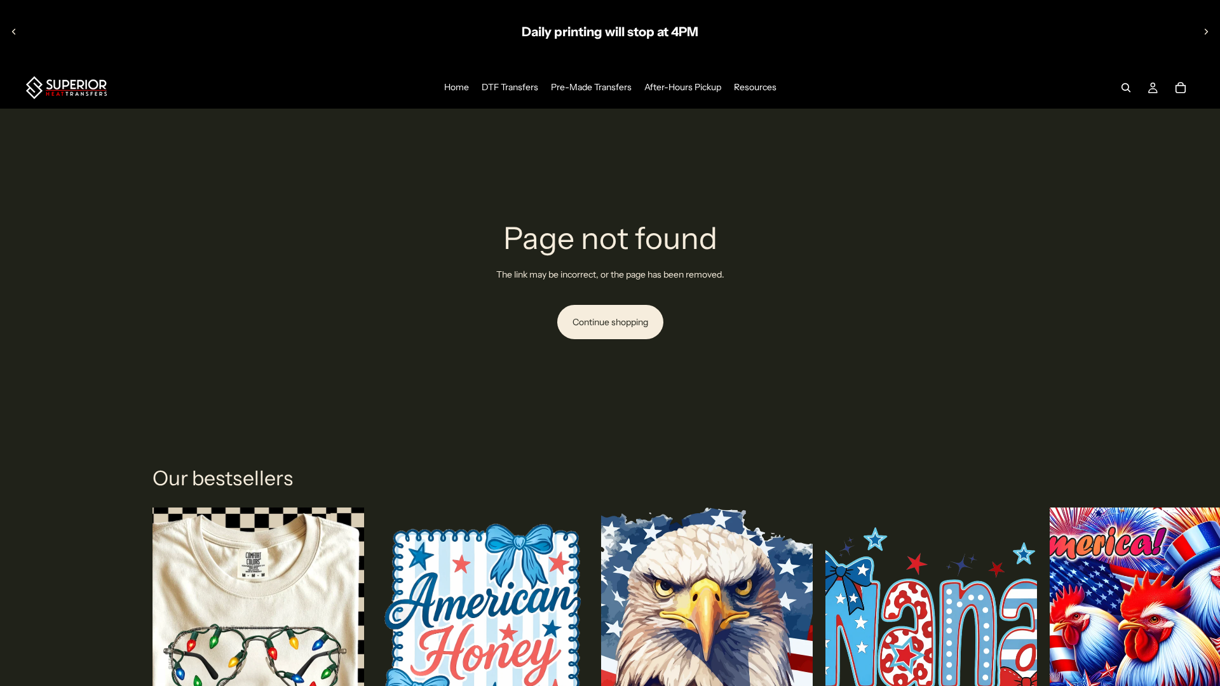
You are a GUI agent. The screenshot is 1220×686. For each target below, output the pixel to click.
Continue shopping (610, 322)
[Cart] (1181, 88)
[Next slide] (1206, 32)
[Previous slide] (14, 32)
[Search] (1126, 88)
